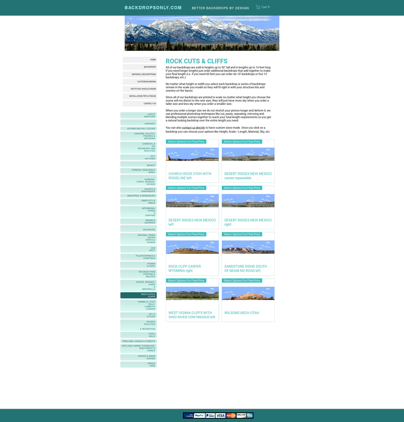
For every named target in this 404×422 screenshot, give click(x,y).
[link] (265, 7)
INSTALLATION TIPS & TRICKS (142, 96)
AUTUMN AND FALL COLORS (138, 128)
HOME (153, 60)
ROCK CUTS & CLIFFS (197, 61)
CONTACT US (150, 103)
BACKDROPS (150, 67)
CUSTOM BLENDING (146, 82)
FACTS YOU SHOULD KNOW (143, 89)
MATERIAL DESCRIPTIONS (144, 74)
